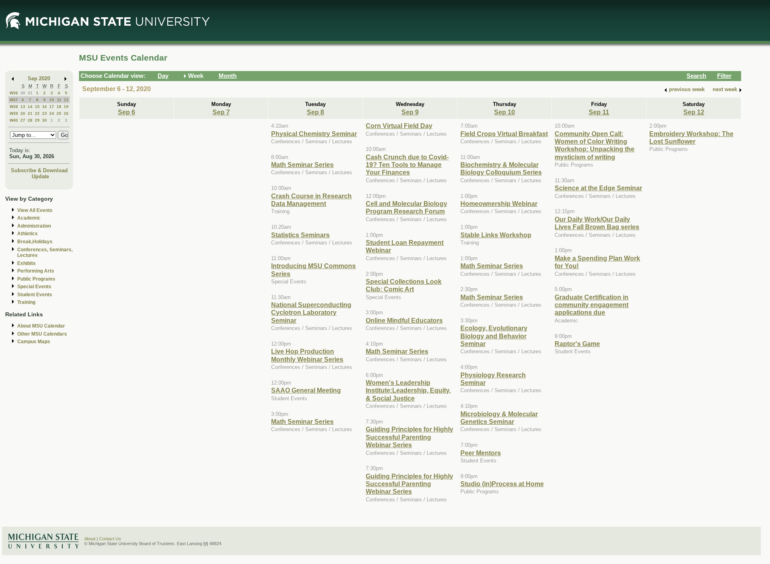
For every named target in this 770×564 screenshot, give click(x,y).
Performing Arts (35, 271)
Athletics (27, 233)
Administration (34, 226)
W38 (14, 106)
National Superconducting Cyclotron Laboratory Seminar (311, 312)
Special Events (34, 286)
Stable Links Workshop (495, 234)
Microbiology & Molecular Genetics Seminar (499, 417)
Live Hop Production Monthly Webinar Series (307, 355)
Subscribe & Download (39, 170)
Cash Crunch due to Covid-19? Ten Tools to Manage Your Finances (407, 164)
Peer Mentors (480, 452)
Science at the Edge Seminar (598, 187)
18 (59, 106)
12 (66, 100)
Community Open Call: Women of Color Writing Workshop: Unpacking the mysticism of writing (594, 145)
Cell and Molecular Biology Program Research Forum (406, 207)
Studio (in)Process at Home (502, 483)
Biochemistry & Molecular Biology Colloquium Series (501, 168)
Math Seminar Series (302, 164)
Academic (29, 218)
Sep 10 (504, 112)
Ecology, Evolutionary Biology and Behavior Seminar (493, 335)
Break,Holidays (35, 241)
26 (66, 113)
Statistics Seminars (300, 234)
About (89, 538)
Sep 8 (315, 112)
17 (51, 106)
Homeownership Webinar (498, 203)
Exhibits (26, 263)
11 (59, 100)
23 (44, 113)
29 (37, 120)
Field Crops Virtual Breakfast (504, 133)
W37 (14, 100)
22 (37, 113)
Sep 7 (221, 112)
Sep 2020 (39, 78)
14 (30, 106)
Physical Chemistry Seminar (314, 133)
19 (66, 106)
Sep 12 (693, 112)
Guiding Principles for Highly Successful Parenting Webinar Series (409, 437)
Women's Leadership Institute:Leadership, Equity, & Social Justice (408, 390)
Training (26, 302)
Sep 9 (410, 112)
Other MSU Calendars (42, 334)
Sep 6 (126, 112)
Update (40, 176)
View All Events (35, 210)
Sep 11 (599, 112)
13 (22, 106)
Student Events (34, 294)
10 (51, 100)
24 (51, 113)
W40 (14, 120)
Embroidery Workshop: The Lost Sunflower (691, 137)
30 (22, 93)
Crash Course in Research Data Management (311, 199)
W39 (14, 113)
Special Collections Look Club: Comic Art (404, 285)
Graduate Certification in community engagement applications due (591, 304)
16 (44, 106)
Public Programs (36, 279)
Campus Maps (33, 341)
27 (22, 120)
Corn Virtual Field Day (399, 125)
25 (59, 113)
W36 (14, 93)
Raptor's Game (577, 343)
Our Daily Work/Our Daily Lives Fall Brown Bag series (597, 223)
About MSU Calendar (41, 326)
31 (30, 93)
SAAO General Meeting (306, 390)
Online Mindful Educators (404, 320)
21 (30, 113)
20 (22, 113)
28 (30, 120)
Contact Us (110, 538)
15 (37, 106)
